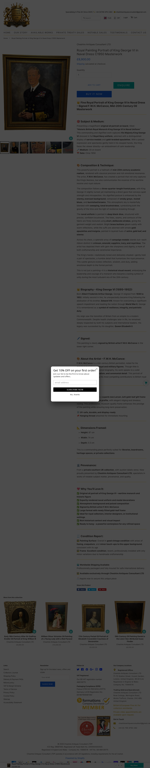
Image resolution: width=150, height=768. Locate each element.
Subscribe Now (75, 389)
